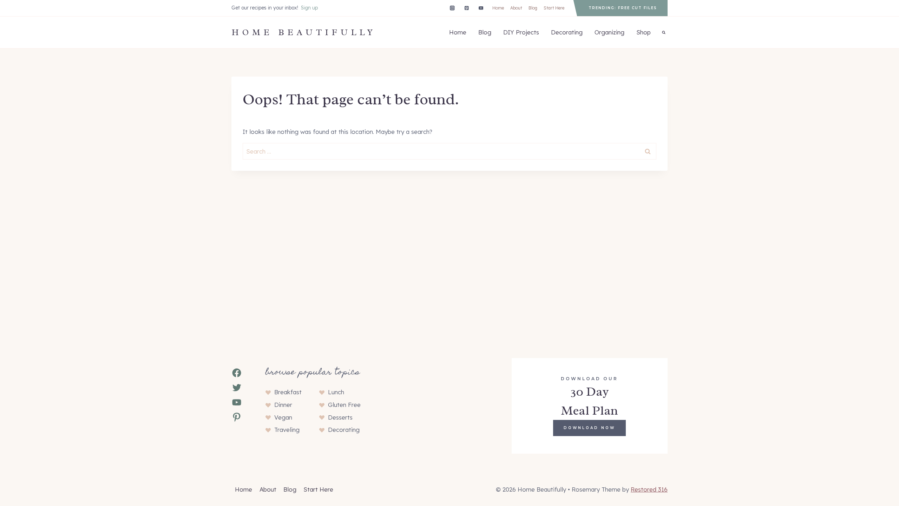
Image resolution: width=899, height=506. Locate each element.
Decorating (567, 32)
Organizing (609, 32)
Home (498, 8)
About (516, 8)
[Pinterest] (466, 8)
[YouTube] (481, 8)
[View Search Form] (663, 32)
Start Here (554, 8)
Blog (533, 8)
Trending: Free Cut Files (623, 8)
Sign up (309, 8)
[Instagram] (452, 8)
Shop (643, 32)
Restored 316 (649, 489)
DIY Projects (521, 32)
